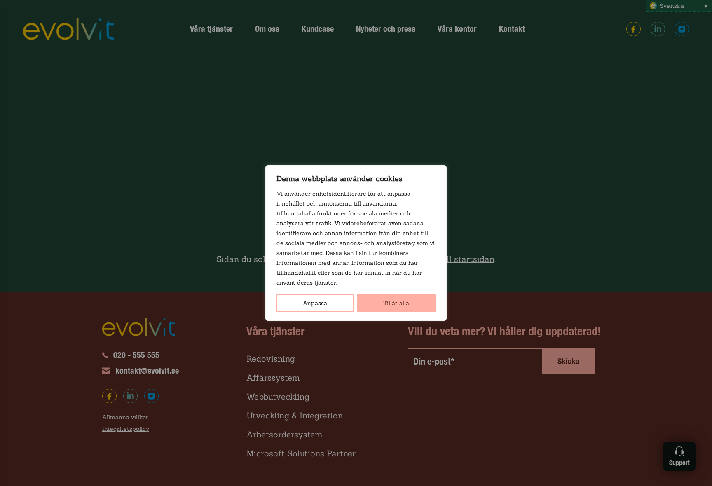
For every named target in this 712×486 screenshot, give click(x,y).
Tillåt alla (396, 303)
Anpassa (315, 303)
